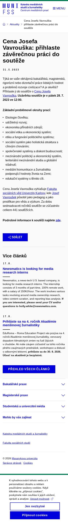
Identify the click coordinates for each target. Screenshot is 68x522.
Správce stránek (12, 462)
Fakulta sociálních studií (16, 442)
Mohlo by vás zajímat (17, 417)
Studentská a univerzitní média (24, 406)
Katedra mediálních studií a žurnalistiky (25, 433)
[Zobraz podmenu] (59, 384)
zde (58, 220)
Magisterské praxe (15, 395)
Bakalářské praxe (15, 384)
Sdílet (17, 237)
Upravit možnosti (39, 498)
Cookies (28, 462)
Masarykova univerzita (25, 458)
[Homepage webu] (26, 8)
